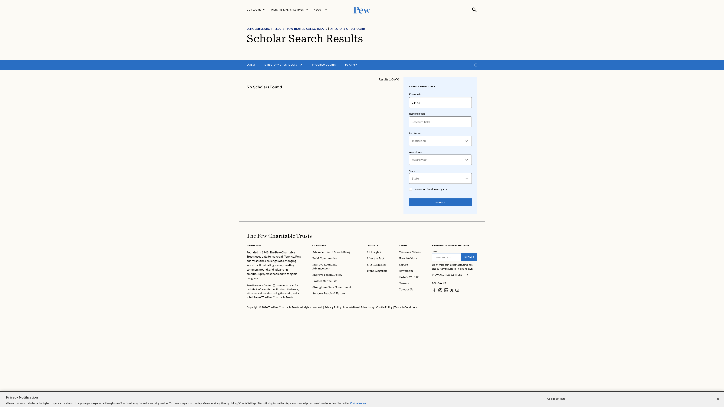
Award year (416, 152)
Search (440, 202)
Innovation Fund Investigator (430, 189)
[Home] (279, 236)
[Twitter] (451, 290)
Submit (469, 257)
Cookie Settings (556, 398)
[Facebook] (434, 290)
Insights (372, 245)
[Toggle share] (475, 64)
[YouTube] (457, 290)
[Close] (718, 399)
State (412, 171)
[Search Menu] (474, 10)
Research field (417, 113)
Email (434, 251)
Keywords (415, 94)
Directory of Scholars (348, 28)
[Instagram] (440, 290)
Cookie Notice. (358, 403)
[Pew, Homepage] (362, 10)
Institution (415, 133)
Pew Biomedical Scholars (307, 28)
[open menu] (300, 65)
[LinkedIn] (446, 290)
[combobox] (412, 141)
